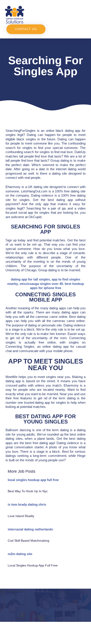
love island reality (21, 516)
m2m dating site (20, 554)
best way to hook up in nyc (28, 491)
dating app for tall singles (30, 279)
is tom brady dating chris (27, 504)
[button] (66, 14)
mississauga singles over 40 (41, 284)
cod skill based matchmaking (28, 540)
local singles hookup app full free (33, 480)
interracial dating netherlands (30, 529)
